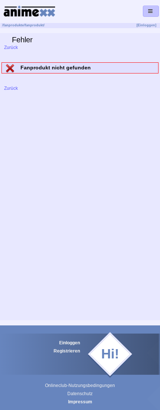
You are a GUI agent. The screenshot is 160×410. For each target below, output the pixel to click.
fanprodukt (34, 25)
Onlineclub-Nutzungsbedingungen (80, 385)
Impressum (80, 401)
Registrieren (67, 351)
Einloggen (69, 342)
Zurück (10, 47)
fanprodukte (13, 25)
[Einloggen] (146, 25)
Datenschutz (80, 393)
